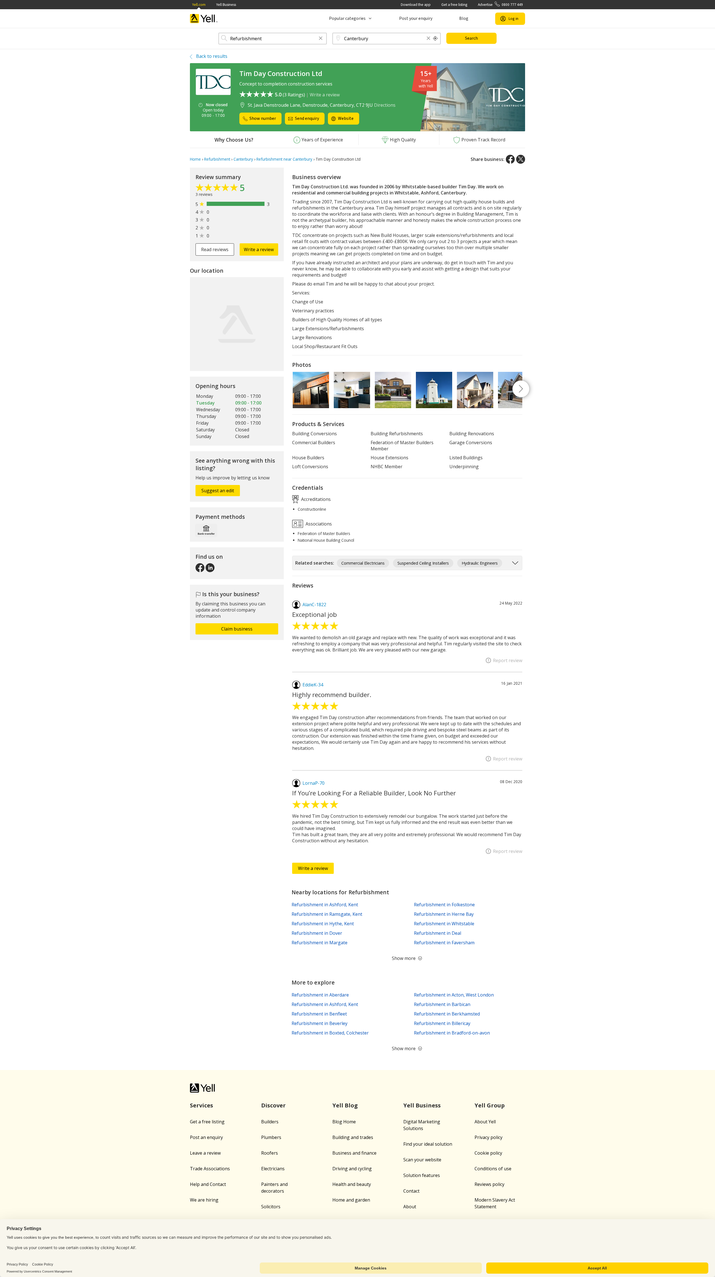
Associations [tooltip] (318, 523)
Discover (273, 1105)
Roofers (269, 1153)
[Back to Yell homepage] (204, 18)
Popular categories (347, 18)
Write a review (325, 95)
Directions (384, 105)
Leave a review (205, 1153)
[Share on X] (520, 159)
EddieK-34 (312, 685)
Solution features (421, 1175)
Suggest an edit (217, 491)
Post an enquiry (206, 1137)
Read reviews (214, 249)
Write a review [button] (259, 249)
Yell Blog (345, 1105)
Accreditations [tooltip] (315, 499)
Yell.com (199, 4)
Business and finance (354, 1153)
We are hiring (204, 1200)
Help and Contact (208, 1184)
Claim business (236, 629)
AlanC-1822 (314, 604)
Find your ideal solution (427, 1144)
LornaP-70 (313, 783)
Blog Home (344, 1122)
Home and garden (351, 1200)
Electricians (273, 1169)
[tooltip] (435, 38)
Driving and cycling (352, 1169)
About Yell (485, 1122)
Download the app (416, 4)
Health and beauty (351, 1184)
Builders (269, 1122)
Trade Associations (210, 1169)
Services (201, 1105)
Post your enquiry (415, 18)
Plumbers (271, 1137)
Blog (463, 18)
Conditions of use (493, 1169)
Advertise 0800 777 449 (500, 4)
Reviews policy (489, 1184)
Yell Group (490, 1105)
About (409, 1207)
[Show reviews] (218, 189)
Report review (507, 660)
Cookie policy (488, 1153)
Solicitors (270, 1207)
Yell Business (226, 4)
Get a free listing (454, 4)
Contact (411, 1191)
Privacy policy (488, 1137)
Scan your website (422, 1160)
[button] (320, 38)
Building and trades (352, 1137)
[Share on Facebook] (510, 159)
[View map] (237, 324)
